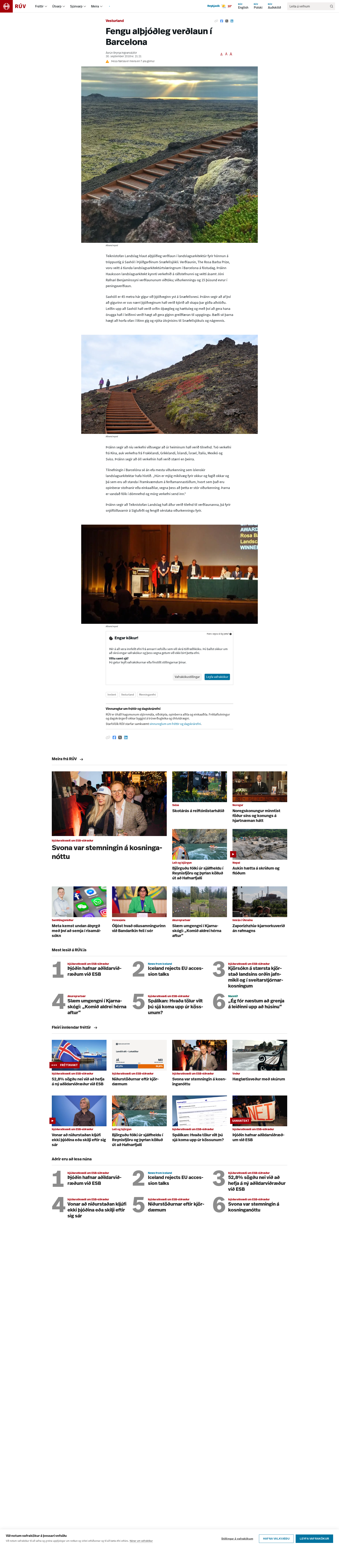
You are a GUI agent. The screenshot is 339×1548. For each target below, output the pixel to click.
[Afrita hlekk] (216, 21)
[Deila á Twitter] (226, 21)
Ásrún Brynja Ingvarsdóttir (121, 53)
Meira (95, 6)
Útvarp (56, 6)
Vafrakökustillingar (187, 677)
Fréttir (39, 6)
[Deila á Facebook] (221, 21)
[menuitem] (45, 6)
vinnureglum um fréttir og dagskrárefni (175, 724)
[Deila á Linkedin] (232, 21)
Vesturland (115, 21)
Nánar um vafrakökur (141, 1541)
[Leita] (332, 6)
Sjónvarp (76, 6)
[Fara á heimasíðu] (16, 6)
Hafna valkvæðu (276, 1538)
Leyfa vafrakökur (314, 1538)
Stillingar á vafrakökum (237, 1538)
